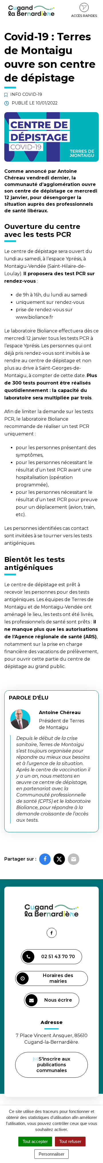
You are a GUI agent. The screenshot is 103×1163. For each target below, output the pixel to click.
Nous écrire (59, 1002)
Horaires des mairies (58, 978)
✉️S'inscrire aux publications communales (51, 1064)
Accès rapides (84, 16)
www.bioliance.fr (34, 317)
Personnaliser (51, 1154)
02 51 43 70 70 (58, 956)
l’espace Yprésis (63, 258)
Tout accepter (35, 1141)
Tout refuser (70, 1141)
